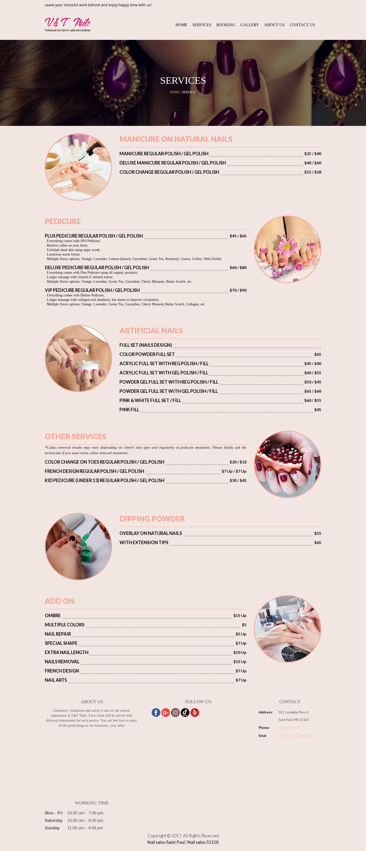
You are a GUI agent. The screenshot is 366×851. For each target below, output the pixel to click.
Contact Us (302, 25)
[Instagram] (175, 712)
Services (201, 25)
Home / (175, 92)
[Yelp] (194, 712)
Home (181, 25)
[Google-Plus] (165, 712)
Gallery (249, 25)
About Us (274, 25)
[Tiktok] (185, 712)
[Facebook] (156, 712)
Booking (225, 25)
